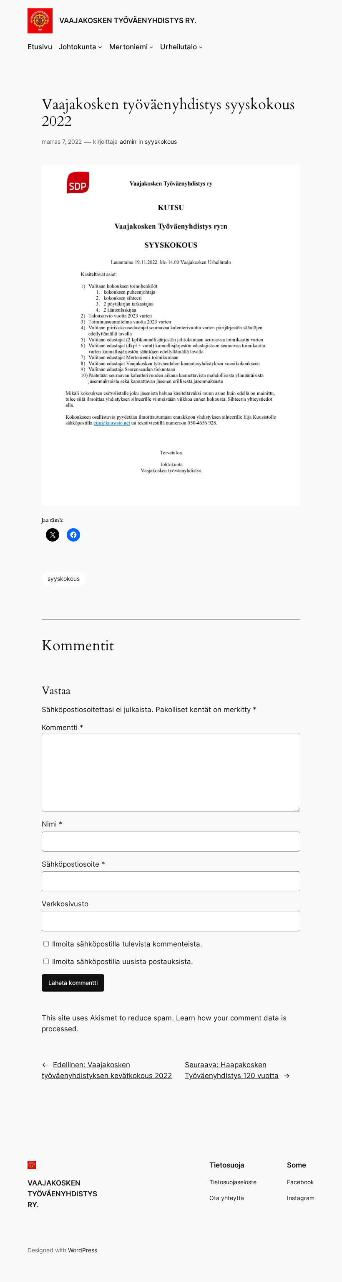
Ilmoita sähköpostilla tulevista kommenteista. (127, 944)
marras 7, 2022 (62, 141)
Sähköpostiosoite (73, 864)
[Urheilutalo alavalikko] (201, 47)
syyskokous (161, 141)
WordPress (82, 1250)
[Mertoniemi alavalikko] (151, 47)
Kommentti (62, 727)
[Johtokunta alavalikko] (100, 47)
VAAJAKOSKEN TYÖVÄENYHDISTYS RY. (127, 20)
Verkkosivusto (65, 904)
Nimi (52, 824)
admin (128, 141)
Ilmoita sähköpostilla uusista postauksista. (122, 961)
